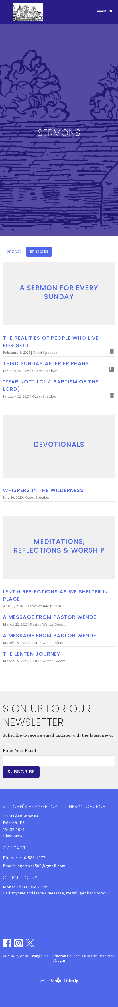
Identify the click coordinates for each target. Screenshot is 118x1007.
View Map (12, 836)
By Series (39, 251)
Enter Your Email (19, 750)
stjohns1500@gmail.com (42, 866)
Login (60, 960)
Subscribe (21, 771)
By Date (14, 251)
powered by (56, 985)
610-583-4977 (32, 858)
